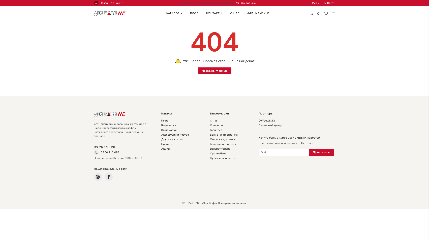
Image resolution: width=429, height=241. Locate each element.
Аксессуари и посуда (175, 135)
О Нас (234, 13)
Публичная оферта (222, 158)
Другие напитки (172, 139)
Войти (331, 3)
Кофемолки (169, 130)
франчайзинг (258, 13)
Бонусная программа (224, 135)
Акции (165, 149)
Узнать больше (246, 3)
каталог (172, 13)
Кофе (164, 121)
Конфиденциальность (224, 144)
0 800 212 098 (110, 152)
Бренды (166, 144)
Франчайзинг (219, 153)
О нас (213, 121)
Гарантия (216, 130)
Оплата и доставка (222, 139)
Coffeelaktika (267, 121)
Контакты (214, 13)
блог (194, 13)
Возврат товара (220, 149)
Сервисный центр (270, 125)
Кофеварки (168, 125)
